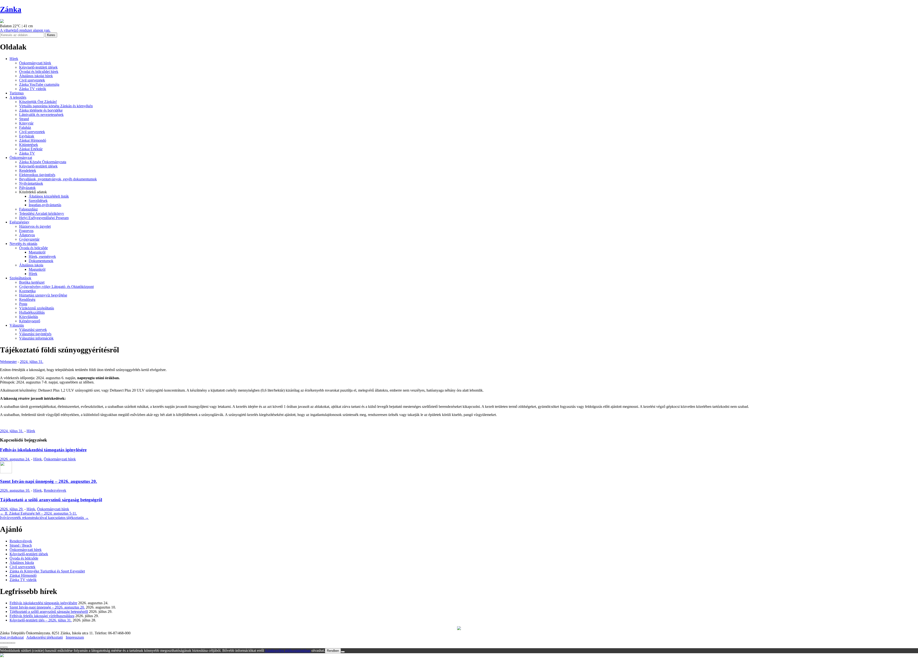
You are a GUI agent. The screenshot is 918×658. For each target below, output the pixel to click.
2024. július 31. (31, 362)
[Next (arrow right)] (6, 647)
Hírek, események (42, 256)
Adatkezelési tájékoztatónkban (288, 650)
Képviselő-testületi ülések (38, 67)
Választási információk (36, 338)
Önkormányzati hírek (35, 63)
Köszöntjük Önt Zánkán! (38, 102)
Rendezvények (55, 490)
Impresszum (75, 637)
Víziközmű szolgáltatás (36, 308)
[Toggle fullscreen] (9, 643)
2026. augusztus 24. (15, 459)
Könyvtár (26, 123)
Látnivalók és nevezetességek (41, 115)
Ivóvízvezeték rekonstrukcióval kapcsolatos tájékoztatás (44, 518)
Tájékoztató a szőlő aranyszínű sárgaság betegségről (51, 499)
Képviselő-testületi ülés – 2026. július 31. (41, 620)
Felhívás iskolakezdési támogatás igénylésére (43, 449)
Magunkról (37, 252)
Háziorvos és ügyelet (35, 226)
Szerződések (38, 201)
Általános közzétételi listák (49, 196)
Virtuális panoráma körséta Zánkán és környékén (56, 106)
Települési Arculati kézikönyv (41, 213)
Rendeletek (27, 170)
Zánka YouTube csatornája (39, 84)
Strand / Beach (21, 545)
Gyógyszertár (29, 239)
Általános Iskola (22, 563)
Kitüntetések (28, 145)
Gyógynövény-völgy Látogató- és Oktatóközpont (56, 287)
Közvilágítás (28, 317)
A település (18, 97)
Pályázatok (27, 188)
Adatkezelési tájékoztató (44, 637)
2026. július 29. (11, 509)
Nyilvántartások (31, 183)
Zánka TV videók (32, 89)
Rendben (333, 651)
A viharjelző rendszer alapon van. (25, 30)
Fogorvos (26, 231)
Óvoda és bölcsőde (33, 248)
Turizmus (17, 93)
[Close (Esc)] (2, 643)
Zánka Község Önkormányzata (42, 162)
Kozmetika (27, 291)
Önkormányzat (21, 158)
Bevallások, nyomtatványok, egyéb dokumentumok (58, 179)
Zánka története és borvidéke (41, 110)
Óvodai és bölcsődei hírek (38, 72)
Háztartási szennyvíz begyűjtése (43, 295)
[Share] (6, 643)
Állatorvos (27, 235)
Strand (24, 119)
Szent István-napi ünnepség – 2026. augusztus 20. (48, 481)
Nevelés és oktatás (23, 244)
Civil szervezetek (32, 80)
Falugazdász (28, 209)
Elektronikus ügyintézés (37, 175)
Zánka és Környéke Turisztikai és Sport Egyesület (47, 571)
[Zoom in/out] (13, 643)
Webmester (8, 362)
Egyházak (26, 136)
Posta (23, 304)
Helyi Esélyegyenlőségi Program (44, 218)
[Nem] (343, 652)
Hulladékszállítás (32, 312)
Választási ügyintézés (35, 334)
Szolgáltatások (20, 278)
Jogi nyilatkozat (12, 637)
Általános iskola (31, 265)
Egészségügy (19, 222)
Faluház (25, 127)
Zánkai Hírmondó (32, 140)
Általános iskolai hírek (36, 76)
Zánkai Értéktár (31, 149)
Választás (17, 325)
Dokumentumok (41, 261)
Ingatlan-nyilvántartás (45, 205)
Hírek (14, 59)
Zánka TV (27, 153)
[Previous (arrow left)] (2, 647)
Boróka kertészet (31, 282)
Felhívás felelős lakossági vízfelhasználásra (42, 616)
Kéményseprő (29, 321)
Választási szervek (33, 330)
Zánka (10, 9)
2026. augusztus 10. (15, 490)
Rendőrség (27, 299)
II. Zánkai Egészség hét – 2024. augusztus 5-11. (38, 513)
